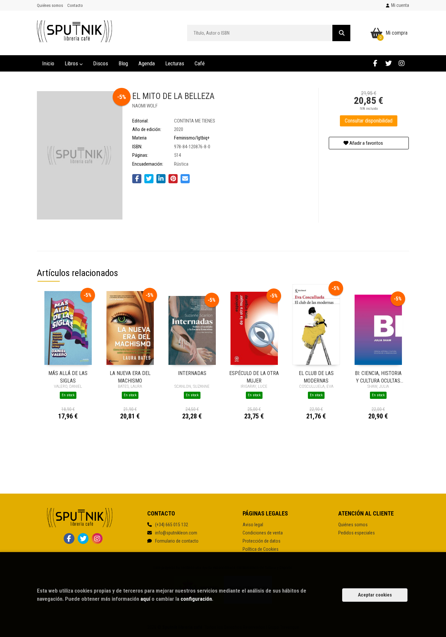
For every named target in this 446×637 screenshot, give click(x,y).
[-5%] (68, 328)
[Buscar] (341, 33)
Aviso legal (253, 524)
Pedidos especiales (356, 532)
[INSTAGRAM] (401, 63)
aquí (145, 599)
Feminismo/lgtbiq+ (192, 138)
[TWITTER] (388, 63)
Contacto (75, 5)
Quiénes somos (50, 5)
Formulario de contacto (177, 541)
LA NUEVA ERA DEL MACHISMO (130, 376)
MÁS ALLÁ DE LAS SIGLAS (68, 376)
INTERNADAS (192, 373)
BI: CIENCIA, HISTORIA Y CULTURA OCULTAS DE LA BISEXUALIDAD (378, 376)
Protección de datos (261, 541)
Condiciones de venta (263, 532)
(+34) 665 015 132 (171, 524)
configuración (196, 599)
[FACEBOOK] (375, 63)
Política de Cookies (261, 549)
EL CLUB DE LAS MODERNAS (316, 376)
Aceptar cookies (375, 595)
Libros (72, 63)
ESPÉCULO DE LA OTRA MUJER (254, 376)
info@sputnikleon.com (176, 532)
